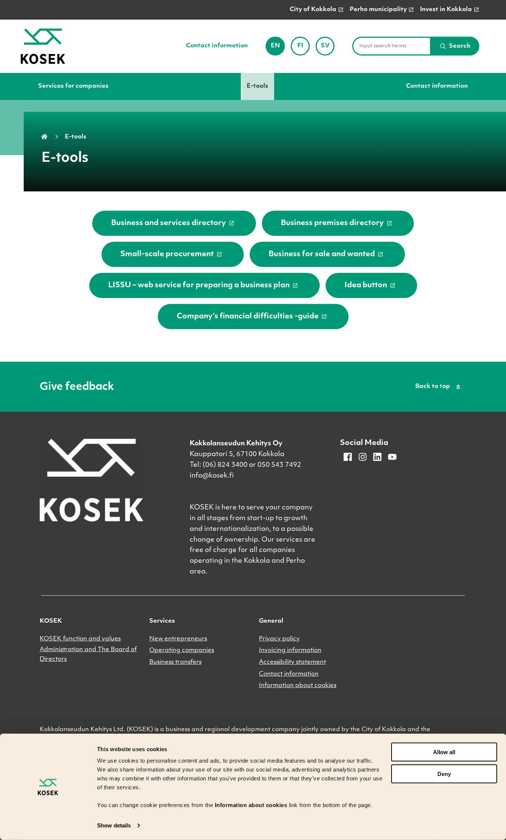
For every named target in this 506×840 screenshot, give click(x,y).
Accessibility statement (292, 662)
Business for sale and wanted (322, 254)
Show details (114, 825)
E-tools (257, 86)
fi (303, 48)
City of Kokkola (313, 10)
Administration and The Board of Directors (88, 654)
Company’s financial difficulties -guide (248, 316)
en (277, 48)
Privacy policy (279, 639)
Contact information (217, 46)
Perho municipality (378, 10)
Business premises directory (332, 223)
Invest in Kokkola (446, 10)
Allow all (444, 752)
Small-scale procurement (167, 254)
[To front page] (43, 46)
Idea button (365, 285)
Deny (444, 774)
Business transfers (175, 662)
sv (327, 48)
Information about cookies (297, 686)
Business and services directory (168, 223)
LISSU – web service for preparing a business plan (199, 285)
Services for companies (73, 86)
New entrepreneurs (178, 639)
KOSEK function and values (80, 639)
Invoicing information (290, 650)
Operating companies (181, 650)
